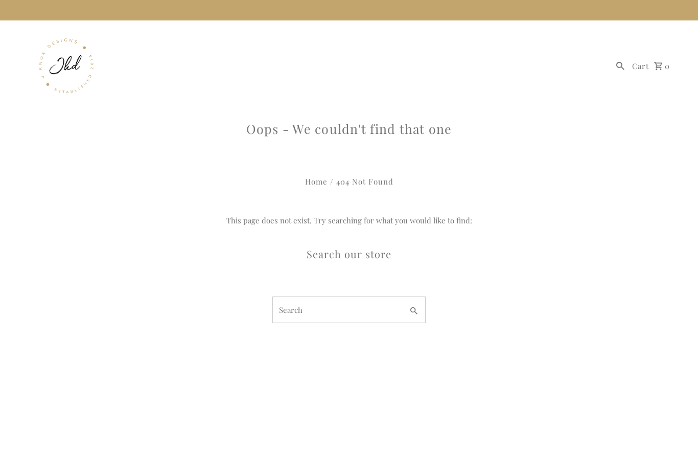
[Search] (620, 65)
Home (316, 181)
